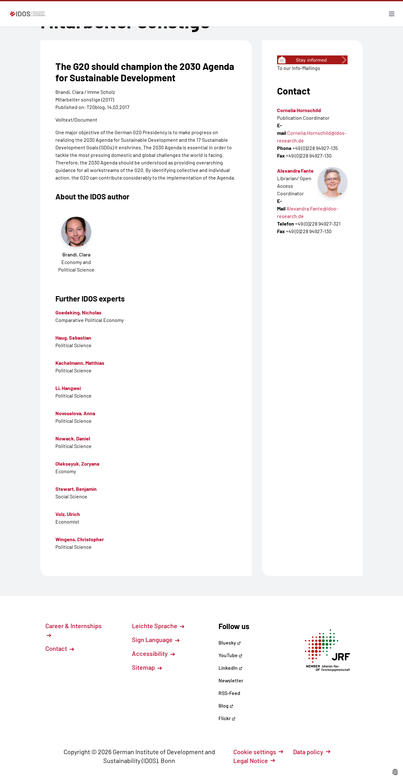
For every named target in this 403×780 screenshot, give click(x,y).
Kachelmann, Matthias (79, 363)
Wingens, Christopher (79, 539)
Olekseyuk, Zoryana (77, 464)
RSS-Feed (229, 693)
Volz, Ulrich (67, 514)
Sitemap (144, 667)
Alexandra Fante (295, 171)
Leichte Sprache (155, 625)
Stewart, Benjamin (76, 489)
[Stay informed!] (312, 59)
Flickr (225, 718)
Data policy (308, 751)
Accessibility (150, 653)
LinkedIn (229, 668)
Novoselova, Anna (75, 413)
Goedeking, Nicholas (78, 312)
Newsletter (231, 680)
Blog (224, 705)
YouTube (229, 655)
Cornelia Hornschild (299, 110)
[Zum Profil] (332, 182)
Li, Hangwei (68, 388)
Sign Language (153, 639)
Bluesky (228, 642)
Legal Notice (250, 760)
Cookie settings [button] (254, 751)
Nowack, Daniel (72, 438)
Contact (56, 648)
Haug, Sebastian (73, 338)
